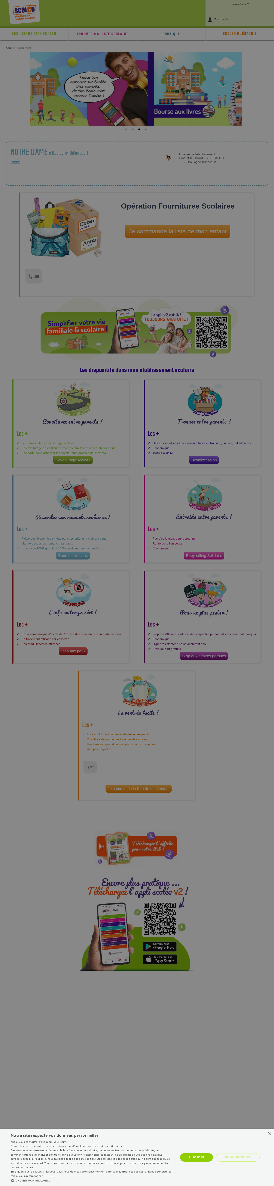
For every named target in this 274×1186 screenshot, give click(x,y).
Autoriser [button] (196, 1157)
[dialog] (137, 1157)
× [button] (269, 1133)
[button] (92, 1180)
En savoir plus (52, 1176)
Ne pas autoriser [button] (238, 1157)
